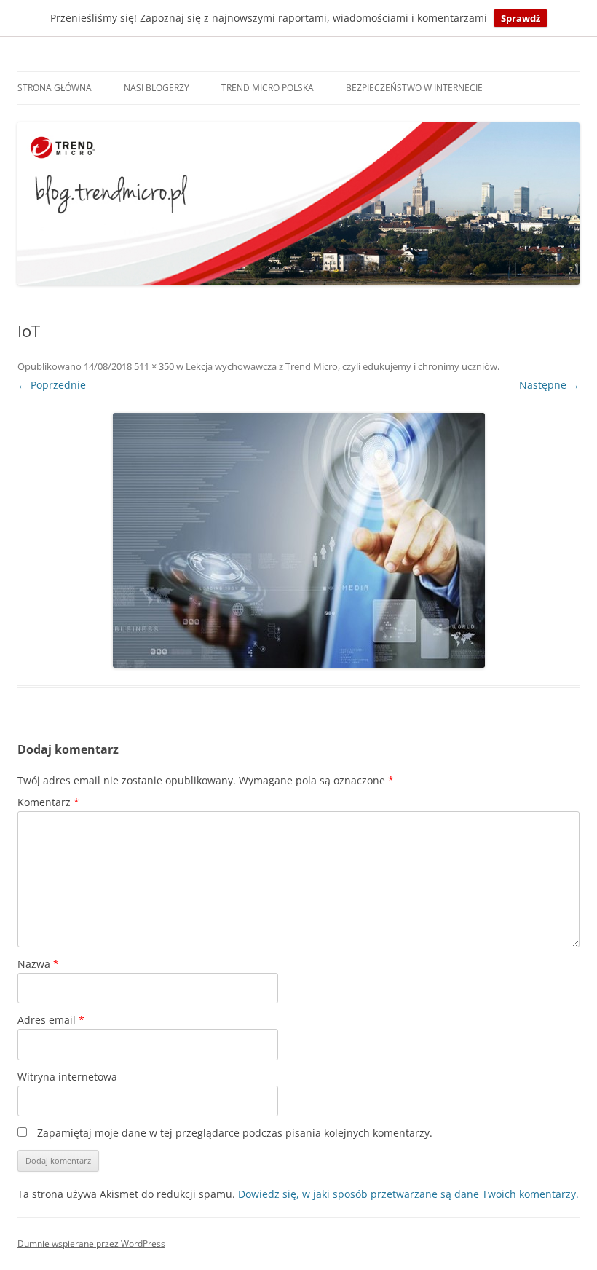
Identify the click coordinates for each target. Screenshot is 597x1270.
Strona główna (54, 88)
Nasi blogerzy (156, 88)
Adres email (50, 1020)
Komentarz (48, 802)
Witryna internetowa (67, 1077)
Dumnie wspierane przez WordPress (91, 1243)
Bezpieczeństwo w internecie (414, 88)
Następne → (549, 385)
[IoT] (298, 540)
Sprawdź (520, 18)
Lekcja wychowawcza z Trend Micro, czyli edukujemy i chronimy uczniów (341, 366)
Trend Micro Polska (267, 88)
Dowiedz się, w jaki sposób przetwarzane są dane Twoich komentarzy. (408, 1194)
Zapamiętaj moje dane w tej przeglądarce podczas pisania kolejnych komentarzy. (234, 1133)
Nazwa (38, 964)
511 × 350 (154, 366)
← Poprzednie (51, 385)
